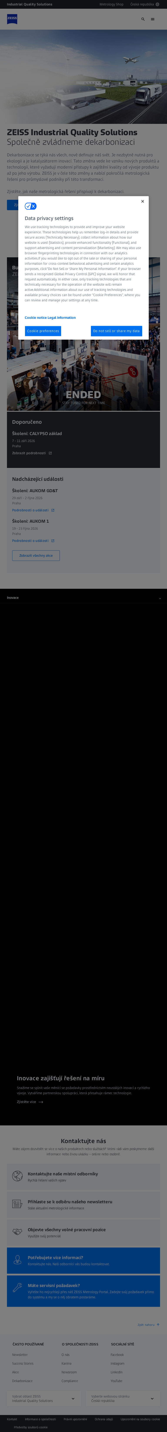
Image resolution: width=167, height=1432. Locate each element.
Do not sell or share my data (116, 331)
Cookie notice (36, 318)
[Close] (142, 201)
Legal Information (62, 318)
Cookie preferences (43, 331)
